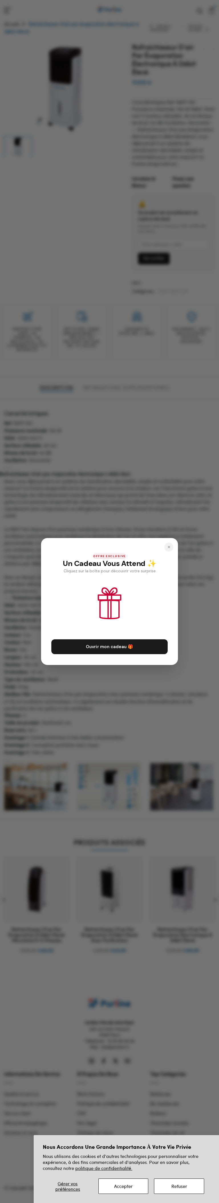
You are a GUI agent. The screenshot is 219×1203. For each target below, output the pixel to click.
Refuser (179, 1186)
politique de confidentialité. (103, 1168)
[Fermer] (168, 547)
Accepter (123, 1186)
